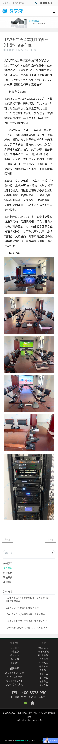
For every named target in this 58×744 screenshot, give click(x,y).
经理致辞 (14, 651)
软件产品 (43, 677)
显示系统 (43, 670)
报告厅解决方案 (14, 677)
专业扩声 (43, 666)
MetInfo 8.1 (22, 740)
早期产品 (43, 681)
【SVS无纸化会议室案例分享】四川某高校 (25, 614)
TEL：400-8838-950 (29, 692)
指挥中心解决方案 (14, 684)
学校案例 (7, 577)
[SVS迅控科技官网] (12, 11)
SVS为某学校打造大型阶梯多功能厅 (22, 607)
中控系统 (43, 662)
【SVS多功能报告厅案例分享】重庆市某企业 (26, 620)
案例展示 (7, 563)
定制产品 (43, 685)
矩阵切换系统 (43, 655)
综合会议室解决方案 (14, 673)
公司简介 (14, 647)
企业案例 (7, 572)
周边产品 (43, 674)
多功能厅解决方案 (14, 680)
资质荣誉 (14, 662)
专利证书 (14, 659)
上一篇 (7, 539)
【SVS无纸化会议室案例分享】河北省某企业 (26, 627)
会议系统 (43, 659)
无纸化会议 (43, 647)
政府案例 (7, 568)
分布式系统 (43, 651)
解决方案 (14, 668)
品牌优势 (14, 655)
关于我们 (14, 643)
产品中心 (43, 643)
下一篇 (50, 539)
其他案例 (7, 582)
